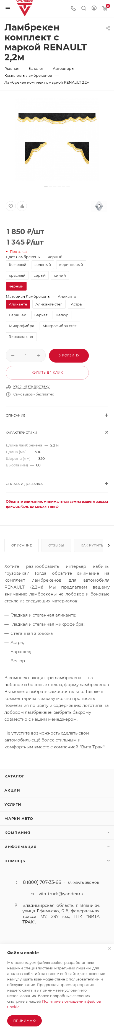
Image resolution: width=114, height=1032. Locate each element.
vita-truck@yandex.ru (61, 893)
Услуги (12, 804)
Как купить (92, 545)
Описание (21, 545)
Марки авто (18, 818)
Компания (17, 832)
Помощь (14, 861)
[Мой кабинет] (94, 8)
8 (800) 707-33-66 (42, 882)
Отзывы (56, 545)
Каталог (14, 776)
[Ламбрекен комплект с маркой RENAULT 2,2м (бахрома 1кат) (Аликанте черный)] (57, 139)
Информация (20, 846)
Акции (12, 790)
